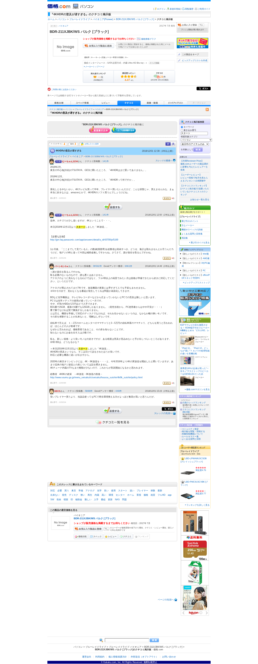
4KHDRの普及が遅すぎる (68, 150)
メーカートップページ (94, 67)
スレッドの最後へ (164, 160)
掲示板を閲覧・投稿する (193, 431)
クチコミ (127, 536)
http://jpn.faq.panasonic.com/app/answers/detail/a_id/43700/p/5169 (84, 239)
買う (66, 490)
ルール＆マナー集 (190, 436)
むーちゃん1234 (70, 161)
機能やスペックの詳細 (192, 229)
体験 (153, 490)
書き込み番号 (190, 130)
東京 (73, 490)
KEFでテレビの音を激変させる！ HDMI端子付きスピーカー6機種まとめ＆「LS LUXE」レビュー (194, 329)
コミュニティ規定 (190, 429)
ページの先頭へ (166, 599)
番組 (103, 499)
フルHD (161, 495)
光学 (99, 490)
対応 (52, 490)
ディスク (73, 495)
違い (132, 490)
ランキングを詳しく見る (198, 505)
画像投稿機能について (192, 434)
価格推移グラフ (148, 39)
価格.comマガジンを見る (198, 389)
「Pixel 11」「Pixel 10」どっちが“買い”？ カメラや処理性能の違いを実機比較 (195, 351)
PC (204, 270)
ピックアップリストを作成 (194, 60)
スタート (122, 490)
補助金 (78, 499)
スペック (97, 536)
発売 (64, 495)
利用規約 (99, 656)
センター (120, 495)
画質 (153, 495)
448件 (118, 391)
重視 (139, 495)
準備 (80, 490)
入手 (96, 499)
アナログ (90, 490)
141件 (105, 161)
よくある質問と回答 (191, 439)
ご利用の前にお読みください (63, 89)
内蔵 (97, 495)
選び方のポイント (189, 221)
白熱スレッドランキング (194, 402)
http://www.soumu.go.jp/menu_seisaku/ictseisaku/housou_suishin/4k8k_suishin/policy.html (96, 377)
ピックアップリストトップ (197, 282)
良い (106, 490)
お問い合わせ (169, 656)
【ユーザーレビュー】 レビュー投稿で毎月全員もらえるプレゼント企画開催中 (194, 178)
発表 (59, 499)
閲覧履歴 (189, 9)
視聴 (66, 499)
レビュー (112, 536)
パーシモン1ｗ (61, 266)
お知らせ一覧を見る (199, 199)
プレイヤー (142, 490)
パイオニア (63, 26)
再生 (90, 495)
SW (52, 499)
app (169, 495)
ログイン (161, 9)
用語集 (184, 238)
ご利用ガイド (204, 9)
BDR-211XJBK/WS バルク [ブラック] (104, 156)
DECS (57, 391)
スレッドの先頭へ (163, 413)
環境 (111, 495)
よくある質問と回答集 (192, 234)
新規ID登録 (175, 9)
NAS (117, 499)
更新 (110, 499)
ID (72, 499)
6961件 (128, 266)
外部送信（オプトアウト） (144, 656)
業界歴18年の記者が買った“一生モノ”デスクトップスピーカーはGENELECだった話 (194, 371)
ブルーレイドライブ (83, 109)
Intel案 (206, 254)
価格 (146, 495)
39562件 (97, 266)
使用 (113, 490)
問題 (124, 499)
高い (104, 495)
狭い (83, 495)
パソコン (69, 109)
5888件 (89, 391)
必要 (59, 490)
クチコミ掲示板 (56, 109)
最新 (160, 490)
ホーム (130, 495)
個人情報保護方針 (117, 656)
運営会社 (86, 656)
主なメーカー (187, 225)
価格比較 (82, 536)
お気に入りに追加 (92, 144)
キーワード (189, 127)
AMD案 (206, 258)
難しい (88, 499)
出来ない (54, 495)
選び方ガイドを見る (200, 242)
